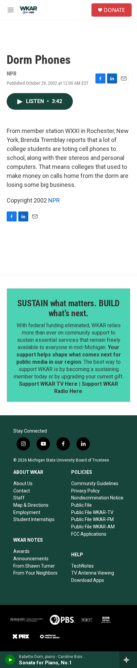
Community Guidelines (94, 483)
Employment (26, 512)
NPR (54, 200)
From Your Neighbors (35, 573)
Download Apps (87, 580)
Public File (81, 505)
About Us (23, 483)
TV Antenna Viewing (92, 573)
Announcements (31, 558)
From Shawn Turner (34, 566)
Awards (21, 551)
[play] (10, 659)
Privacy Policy (85, 490)
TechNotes (82, 566)
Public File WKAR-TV (92, 512)
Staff (19, 497)
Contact (21, 490)
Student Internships (34, 519)
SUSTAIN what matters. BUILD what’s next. (68, 308)
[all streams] (128, 659)
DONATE (114, 10)
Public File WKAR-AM (93, 526)
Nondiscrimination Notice (97, 497)
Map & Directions (31, 505)
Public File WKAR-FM (92, 519)
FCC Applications (88, 534)
